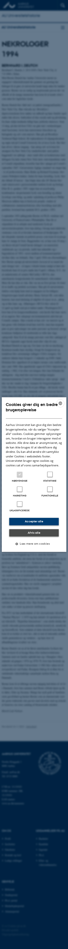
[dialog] (34, 474)
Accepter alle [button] (34, 521)
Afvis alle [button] (34, 532)
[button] (34, 544)
